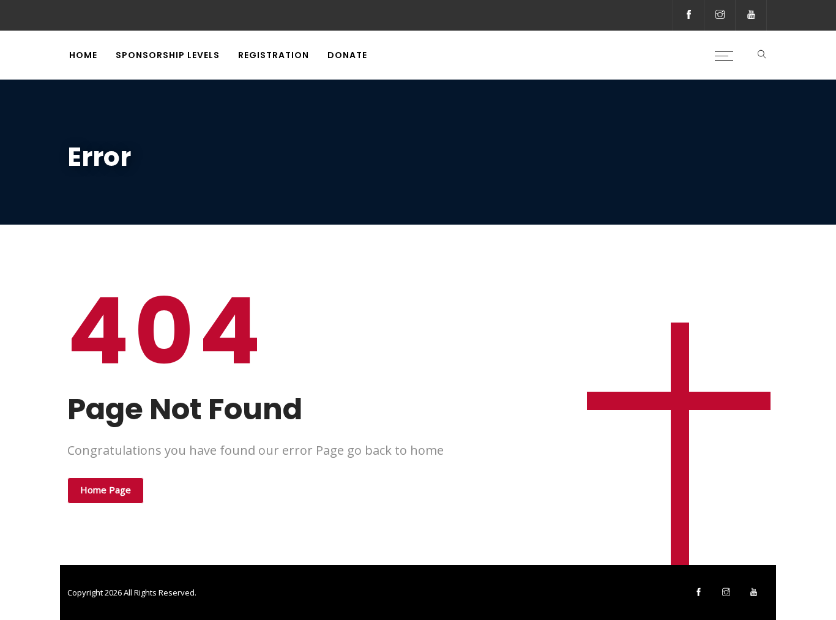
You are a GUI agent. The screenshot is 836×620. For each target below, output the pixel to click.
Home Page (105, 490)
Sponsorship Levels (168, 55)
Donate (347, 55)
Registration (273, 55)
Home (83, 55)
